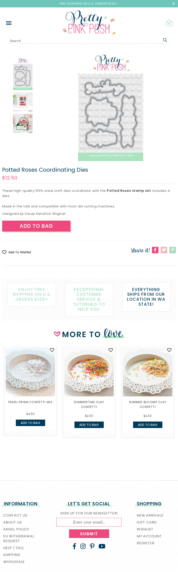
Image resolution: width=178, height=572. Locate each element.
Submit (89, 533)
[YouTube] (102, 546)
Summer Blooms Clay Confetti (147, 404)
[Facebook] (74, 546)
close (174, 4)
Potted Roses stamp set (129, 190)
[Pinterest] (92, 546)
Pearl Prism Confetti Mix (30, 402)
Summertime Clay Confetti (89, 404)
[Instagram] (83, 546)
